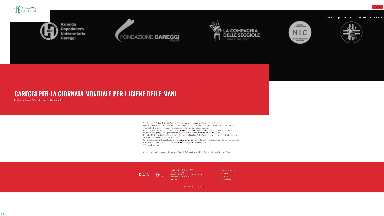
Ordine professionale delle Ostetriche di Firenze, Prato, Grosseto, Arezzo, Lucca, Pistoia (195, 133)
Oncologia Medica (189, 142)
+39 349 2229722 (185, 177)
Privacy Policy (225, 173)
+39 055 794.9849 (175, 177)
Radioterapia (178, 142)
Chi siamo (328, 17)
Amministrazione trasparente (229, 170)
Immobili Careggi (163, 133)
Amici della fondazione (364, 17)
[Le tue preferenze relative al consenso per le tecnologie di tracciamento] (3, 214)
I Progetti (338, 17)
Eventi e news (348, 17)
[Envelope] (371, 4)
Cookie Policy (225, 176)
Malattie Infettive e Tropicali (205, 130)
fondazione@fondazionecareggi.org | (180, 174)
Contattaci (378, 17)
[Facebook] (376, 4)
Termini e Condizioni (227, 179)
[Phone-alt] (374, 4)
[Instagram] (379, 4)
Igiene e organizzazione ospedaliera (185, 130)
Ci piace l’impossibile (186, 140)
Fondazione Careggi (151, 133)
